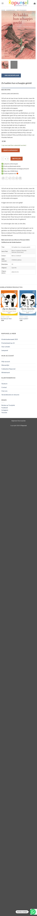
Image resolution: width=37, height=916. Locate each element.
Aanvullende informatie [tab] (10, 93)
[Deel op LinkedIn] (20, 178)
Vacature (4, 383)
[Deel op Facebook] (6, 178)
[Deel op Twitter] (10, 178)
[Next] (32, 35)
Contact (4, 387)
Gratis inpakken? (10, 150)
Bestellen (16, 158)
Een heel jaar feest (6, 318)
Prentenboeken (21, 10)
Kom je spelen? (23, 318)
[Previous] (4, 35)
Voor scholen (5, 347)
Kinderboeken (10, 10)
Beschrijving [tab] (5, 89)
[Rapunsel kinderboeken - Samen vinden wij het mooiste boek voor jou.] (18, 3)
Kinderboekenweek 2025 (9, 339)
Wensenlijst (5, 365)
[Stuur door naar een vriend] (13, 178)
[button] (2, 3)
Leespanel (4, 350)
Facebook (4, 407)
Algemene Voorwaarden (18, 421)
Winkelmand (5, 372)
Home (3, 10)
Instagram (4, 410)
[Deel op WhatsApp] (3, 178)
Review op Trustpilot (8, 405)
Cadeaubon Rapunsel (8, 369)
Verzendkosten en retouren (10, 395)
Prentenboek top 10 (8, 343)
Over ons (4, 391)
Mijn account (5, 361)
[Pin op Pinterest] (16, 178)
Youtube (4, 412)
